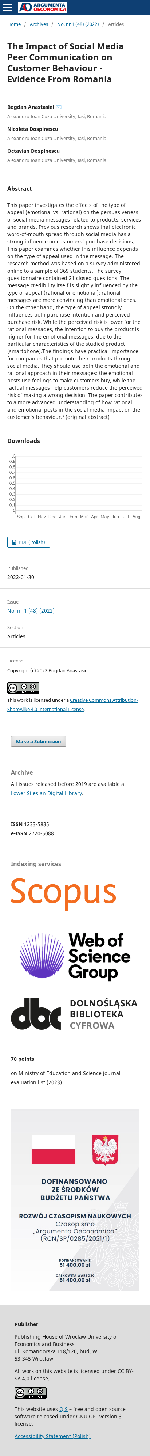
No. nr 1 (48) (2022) (78, 24)
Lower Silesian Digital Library (46, 793)
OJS (63, 1409)
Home (14, 24)
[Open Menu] (7, 7)
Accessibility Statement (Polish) (53, 1436)
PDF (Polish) (31, 542)
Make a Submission (38, 741)
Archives (39, 24)
